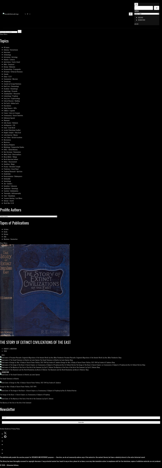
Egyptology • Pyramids (10, 91)
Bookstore (8, 429)
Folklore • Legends (9, 110)
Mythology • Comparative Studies (14, 147)
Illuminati (7, 120)
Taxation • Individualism (11, 191)
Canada (6, 74)
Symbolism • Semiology (11, 188)
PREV (3, 355)
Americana (7, 52)
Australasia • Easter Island (12, 62)
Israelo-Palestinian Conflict (12, 130)
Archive (2, 429)
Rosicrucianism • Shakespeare (13, 176)
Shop (119, 357)
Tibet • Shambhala (9, 196)
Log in (136, 24)
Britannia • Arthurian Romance (13, 71)
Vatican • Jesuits (9, 201)
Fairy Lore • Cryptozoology (12, 98)
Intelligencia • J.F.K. (9, 125)
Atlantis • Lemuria (9, 59)
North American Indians (11, 159)
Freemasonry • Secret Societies (13, 115)
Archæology (7, 54)
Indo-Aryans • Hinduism (11, 123)
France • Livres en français (12, 113)
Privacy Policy (15, 429)
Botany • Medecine (9, 67)
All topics (6, 47)
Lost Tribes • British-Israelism (13, 137)
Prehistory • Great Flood (11, 169)
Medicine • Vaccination (11, 239)
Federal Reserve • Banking (12, 101)
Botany (6, 234)
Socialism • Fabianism (10, 186)
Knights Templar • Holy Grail (12, 132)
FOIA (5, 236)
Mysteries (7, 142)
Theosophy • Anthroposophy (12, 193)
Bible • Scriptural (9, 64)
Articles (6, 229)
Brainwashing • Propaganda (12, 69)
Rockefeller (7, 174)
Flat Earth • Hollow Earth (11, 103)
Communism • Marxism (11, 79)
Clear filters (3, 34)
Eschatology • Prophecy (11, 96)
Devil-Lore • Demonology (11, 86)
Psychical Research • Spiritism (13, 171)
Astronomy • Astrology (10, 57)
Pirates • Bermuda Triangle (12, 166)
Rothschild (7, 179)
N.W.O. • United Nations (11, 149)
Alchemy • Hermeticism (11, 50)
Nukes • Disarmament (10, 162)
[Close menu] (136, 4)
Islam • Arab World (9, 127)
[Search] (156, 8)
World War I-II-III (9, 203)
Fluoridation (7, 106)
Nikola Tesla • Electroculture (12, 154)
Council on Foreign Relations (12, 84)
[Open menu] (131, 14)
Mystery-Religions (9, 145)
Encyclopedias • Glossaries (12, 93)
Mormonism (7, 140)
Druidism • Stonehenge (11, 89)
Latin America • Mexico (11, 135)
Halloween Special (9, 118)
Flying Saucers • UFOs (10, 108)
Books (5, 232)
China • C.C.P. (8, 76)
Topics (136, 11)
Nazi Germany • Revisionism (12, 152)
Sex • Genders (8, 183)
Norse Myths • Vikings (10, 157)
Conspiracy (7, 81)
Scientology (7, 181)
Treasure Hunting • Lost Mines (13, 198)
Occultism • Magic (9, 164)
